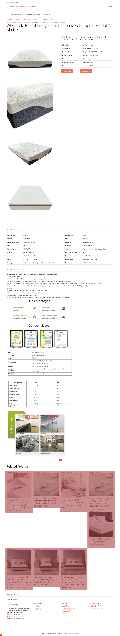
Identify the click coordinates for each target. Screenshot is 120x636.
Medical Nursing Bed (67, 610)
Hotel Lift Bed (66, 611)
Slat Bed (64, 613)
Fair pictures (93, 606)
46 (76, 460)
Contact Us (36, 19)
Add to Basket (86, 71)
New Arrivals (65, 606)
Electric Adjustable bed (68, 608)
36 (70, 460)
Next (80, 460)
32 (57, 460)
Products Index (67, 633)
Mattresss (20, 22)
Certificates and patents (96, 608)
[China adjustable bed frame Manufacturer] (12, 2)
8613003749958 (19, 616)
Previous (40, 460)
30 (51, 460)
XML (73, 633)
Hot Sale (64, 605)
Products (18, 19)
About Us (27, 19)
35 (67, 460)
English (110, 6)
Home (11, 19)
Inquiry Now (67, 71)
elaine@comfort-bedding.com (17, 6)
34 (64, 460)
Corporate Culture (47, 19)
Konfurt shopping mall (95, 605)
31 (54, 460)
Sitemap (77, 633)
